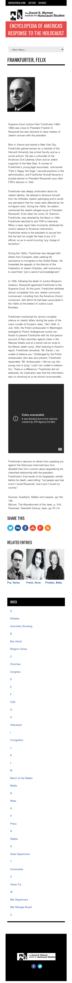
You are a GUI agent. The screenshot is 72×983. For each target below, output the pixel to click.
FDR (12, 702)
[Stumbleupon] (33, 530)
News (13, 800)
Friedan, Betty (53, 582)
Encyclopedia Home (17, 2)
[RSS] (48, 530)
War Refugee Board (21, 907)
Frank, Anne (33, 582)
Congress (15, 671)
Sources (42, 2)
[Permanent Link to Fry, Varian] (16, 578)
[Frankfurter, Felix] (21, 110)
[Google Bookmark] (40, 530)
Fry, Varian (13, 582)
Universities (16, 869)
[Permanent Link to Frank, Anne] (35, 578)
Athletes (14, 618)
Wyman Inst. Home (16, 6)
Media (13, 785)
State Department (20, 854)
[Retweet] (10, 530)
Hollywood (16, 725)
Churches (15, 664)
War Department (19, 899)
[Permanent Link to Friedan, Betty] (54, 578)
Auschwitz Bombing (21, 626)
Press (13, 823)
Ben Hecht (16, 641)
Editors (32, 2)
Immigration (16, 740)
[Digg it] (18, 530)
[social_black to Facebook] (25, 530)
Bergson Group (18, 649)
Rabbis (14, 839)
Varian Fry (16, 884)
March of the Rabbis (21, 778)
